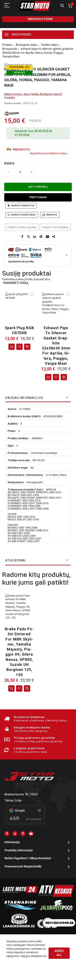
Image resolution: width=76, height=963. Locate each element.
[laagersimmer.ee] (19, 927)
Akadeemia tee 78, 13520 (21, 794)
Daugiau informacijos (24, 398)
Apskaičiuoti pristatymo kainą (48, 153)
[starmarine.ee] (20, 912)
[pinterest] (23, 833)
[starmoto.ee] (35, 6)
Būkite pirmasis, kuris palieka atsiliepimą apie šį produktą (33, 95)
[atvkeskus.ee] (56, 896)
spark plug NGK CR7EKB (19, 330)
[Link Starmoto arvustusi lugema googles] (25, 825)
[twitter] (15, 833)
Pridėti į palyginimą (55, 227)
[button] (19, 347)
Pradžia (7, 45)
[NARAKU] (11, 114)
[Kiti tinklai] (54, 237)
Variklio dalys (49, 45)
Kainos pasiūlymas (23, 215)
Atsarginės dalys (26, 45)
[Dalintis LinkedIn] (35, 237)
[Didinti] (31, 172)
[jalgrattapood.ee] (56, 912)
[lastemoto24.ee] (20, 896)
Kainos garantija (22, 205)
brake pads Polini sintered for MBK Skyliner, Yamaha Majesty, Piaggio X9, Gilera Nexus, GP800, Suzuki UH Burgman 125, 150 (19, 652)
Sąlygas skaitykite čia (33, 956)
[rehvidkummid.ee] (56, 927)
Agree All (59, 953)
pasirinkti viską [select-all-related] (15, 283)
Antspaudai (9, 49)
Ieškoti (62, 5)
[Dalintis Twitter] (28, 237)
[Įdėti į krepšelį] (11, 347)
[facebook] (7, 833)
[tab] (38, 398)
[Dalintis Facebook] (22, 237)
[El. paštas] (47, 237)
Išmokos (51, 215)
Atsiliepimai (15, 560)
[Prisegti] (41, 237)
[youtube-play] (31, 833)
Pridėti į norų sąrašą (21, 227)
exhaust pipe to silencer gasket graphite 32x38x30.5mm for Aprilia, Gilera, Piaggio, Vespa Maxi (56, 345)
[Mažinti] (8, 172)
